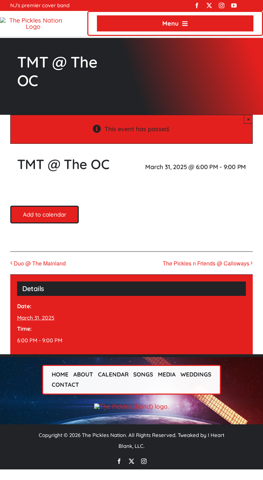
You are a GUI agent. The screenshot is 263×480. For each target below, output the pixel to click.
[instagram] (221, 5)
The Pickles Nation (104, 435)
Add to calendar (44, 214)
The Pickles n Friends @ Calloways (206, 263)
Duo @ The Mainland (40, 263)
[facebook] (197, 5)
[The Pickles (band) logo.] (131, 406)
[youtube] (234, 5)
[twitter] (209, 5)
